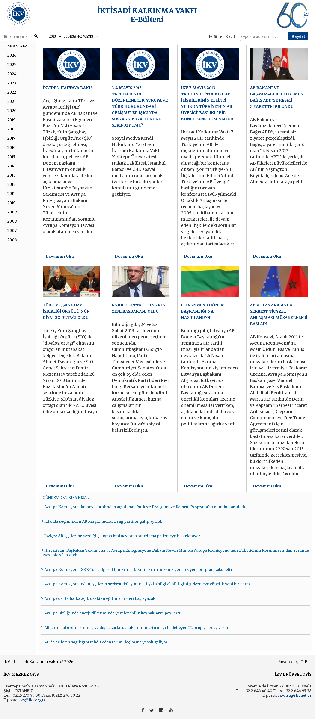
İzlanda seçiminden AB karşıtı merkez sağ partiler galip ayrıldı (103, 521)
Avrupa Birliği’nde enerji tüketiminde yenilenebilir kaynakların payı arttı (113, 613)
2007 (12, 230)
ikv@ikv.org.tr (31, 700)
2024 (11, 73)
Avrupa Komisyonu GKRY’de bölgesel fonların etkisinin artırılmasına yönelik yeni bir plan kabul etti (138, 569)
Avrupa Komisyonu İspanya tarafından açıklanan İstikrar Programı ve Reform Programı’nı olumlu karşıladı (144, 506)
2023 (11, 83)
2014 (11, 166)
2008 (12, 221)
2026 (11, 55)
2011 (11, 193)
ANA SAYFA (17, 46)
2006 (12, 239)
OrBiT (306, 661)
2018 (11, 129)
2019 (11, 120)
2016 (11, 147)
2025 (11, 64)
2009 (12, 212)
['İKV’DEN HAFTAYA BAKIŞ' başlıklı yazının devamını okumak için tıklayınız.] (71, 153)
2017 (11, 138)
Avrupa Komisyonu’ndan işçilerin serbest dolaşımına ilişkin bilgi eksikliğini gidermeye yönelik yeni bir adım (147, 584)
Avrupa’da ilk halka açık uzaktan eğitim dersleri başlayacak (99, 598)
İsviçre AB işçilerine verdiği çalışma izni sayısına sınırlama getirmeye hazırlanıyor (122, 535)
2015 (11, 156)
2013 (52, 36)
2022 (11, 92)
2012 (11, 184)
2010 (11, 202)
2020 (12, 110)
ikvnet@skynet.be (295, 695)
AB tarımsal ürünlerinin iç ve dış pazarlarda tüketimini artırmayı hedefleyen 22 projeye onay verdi (136, 627)
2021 (11, 101)
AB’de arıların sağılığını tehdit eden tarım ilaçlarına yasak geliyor (106, 642)
